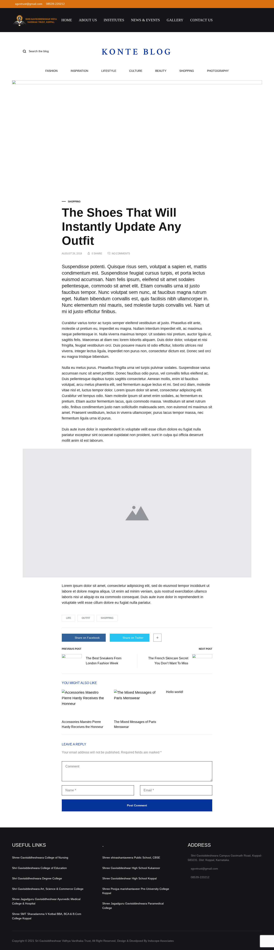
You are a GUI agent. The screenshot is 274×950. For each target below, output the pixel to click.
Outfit (86, 618)
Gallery (175, 20)
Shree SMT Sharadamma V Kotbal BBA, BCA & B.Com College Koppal (46, 916)
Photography (218, 70)
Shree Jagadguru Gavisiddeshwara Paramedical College (133, 905)
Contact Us (201, 20)
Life (68, 618)
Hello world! (174, 692)
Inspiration (79, 70)
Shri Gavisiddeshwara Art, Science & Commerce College (47, 888)
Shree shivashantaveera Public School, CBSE (131, 857)
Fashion (51, 70)
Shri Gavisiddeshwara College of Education (39, 868)
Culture (135, 70)
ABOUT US (88, 20)
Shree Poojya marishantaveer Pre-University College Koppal (135, 891)
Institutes (114, 20)
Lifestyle (108, 70)
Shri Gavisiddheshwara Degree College (37, 878)
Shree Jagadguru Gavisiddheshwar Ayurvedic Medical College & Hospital (46, 901)
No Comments (121, 253)
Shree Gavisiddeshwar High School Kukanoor (131, 868)
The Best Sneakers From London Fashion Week (103, 661)
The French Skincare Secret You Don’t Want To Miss (168, 661)
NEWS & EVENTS (145, 20)
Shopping (186, 70)
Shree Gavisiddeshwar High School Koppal (129, 878)
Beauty (160, 70)
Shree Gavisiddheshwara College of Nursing (40, 857)
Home (66, 20)
